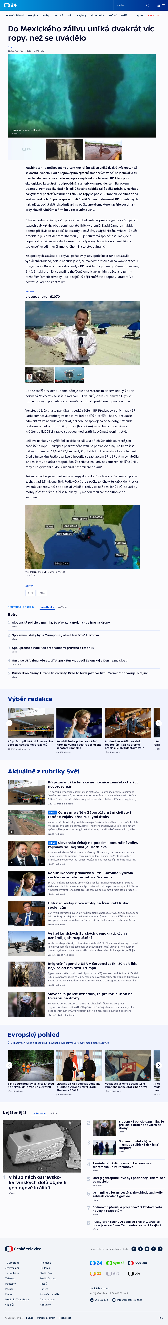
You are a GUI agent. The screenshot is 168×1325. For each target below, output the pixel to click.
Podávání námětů (50, 1294)
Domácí (58, 15)
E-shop (9, 1294)
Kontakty (45, 1304)
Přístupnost (65, 1317)
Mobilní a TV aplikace (17, 1299)
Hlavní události (15, 15)
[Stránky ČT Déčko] (95, 1273)
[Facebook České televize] (140, 1249)
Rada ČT (44, 1283)
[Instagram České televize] (133, 1249)
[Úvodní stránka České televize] (23, 1249)
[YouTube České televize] (147, 1249)
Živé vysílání (12, 1267)
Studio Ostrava (48, 1278)
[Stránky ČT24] (96, 1262)
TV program (12, 1262)
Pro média (45, 1262)
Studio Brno (46, 1273)
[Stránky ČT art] (112, 1273)
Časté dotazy (47, 1299)
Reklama (45, 1267)
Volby (45, 15)
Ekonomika (97, 15)
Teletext (10, 1278)
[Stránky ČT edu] (134, 1273)
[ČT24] (10, 5)
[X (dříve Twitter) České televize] (153, 1249)
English (29, 1317)
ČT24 (10, 47)
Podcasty (10, 1283)
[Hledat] (147, 5)
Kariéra (44, 1288)
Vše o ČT (10, 1304)
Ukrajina (33, 15)
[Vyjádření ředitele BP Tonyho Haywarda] (82, 537)
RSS (161, 1317)
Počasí (112, 15)
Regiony (81, 15)
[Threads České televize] (160, 1249)
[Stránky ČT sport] (115, 1262)
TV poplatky (12, 1273)
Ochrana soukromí (46, 1317)
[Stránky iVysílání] (137, 1262)
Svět (70, 15)
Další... (125, 15)
